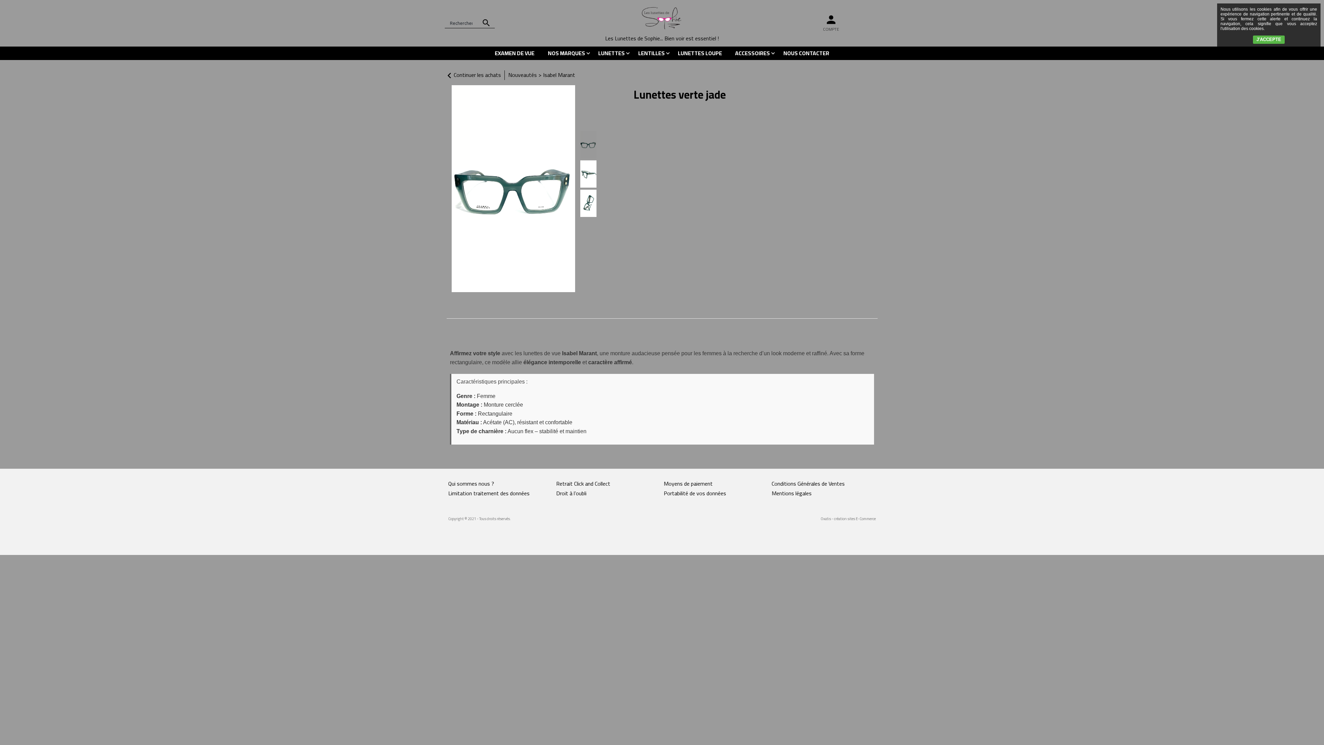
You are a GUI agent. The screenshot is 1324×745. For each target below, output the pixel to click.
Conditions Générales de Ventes (808, 483)
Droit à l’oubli (571, 493)
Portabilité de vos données (695, 493)
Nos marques (566, 53)
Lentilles (651, 53)
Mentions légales (792, 493)
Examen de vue (514, 53)
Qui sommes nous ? (471, 483)
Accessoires (752, 53)
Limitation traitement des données (489, 493)
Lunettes (611, 53)
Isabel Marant (559, 75)
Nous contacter (806, 53)
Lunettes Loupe (700, 53)
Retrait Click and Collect (583, 483)
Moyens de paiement (688, 483)
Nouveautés (522, 75)
